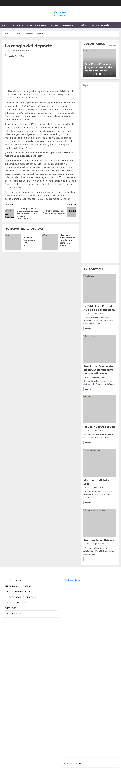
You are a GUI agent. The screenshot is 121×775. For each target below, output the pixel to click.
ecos (8, 51)
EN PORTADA (17, 25)
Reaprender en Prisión (98, 540)
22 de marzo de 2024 (21, 51)
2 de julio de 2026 (100, 74)
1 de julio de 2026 (98, 544)
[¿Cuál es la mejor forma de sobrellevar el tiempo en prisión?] (50, 242)
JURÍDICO (84, 25)
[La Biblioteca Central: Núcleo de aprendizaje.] (99, 288)
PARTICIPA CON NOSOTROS (18, 586)
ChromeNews (54, 772)
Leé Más (88, 328)
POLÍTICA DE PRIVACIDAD (17, 603)
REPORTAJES (68, 25)
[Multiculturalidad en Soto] (99, 463)
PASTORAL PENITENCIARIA (17, 592)
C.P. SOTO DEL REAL (14, 613)
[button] (117, 25)
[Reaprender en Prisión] (99, 523)
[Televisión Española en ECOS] (13, 242)
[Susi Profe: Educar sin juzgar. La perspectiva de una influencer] (99, 349)
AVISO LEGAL (11, 608)
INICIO (5, 25)
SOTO (29, 25)
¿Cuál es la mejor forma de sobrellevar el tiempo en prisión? (67, 240)
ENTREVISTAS (41, 25)
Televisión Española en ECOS (29, 240)
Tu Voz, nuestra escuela (99, 426)
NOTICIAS (55, 25)
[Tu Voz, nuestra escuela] (99, 409)
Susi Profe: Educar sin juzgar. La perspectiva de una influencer (99, 67)
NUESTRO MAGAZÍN (100, 25)
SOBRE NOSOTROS (14, 581)
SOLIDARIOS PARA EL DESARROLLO (22, 597)
